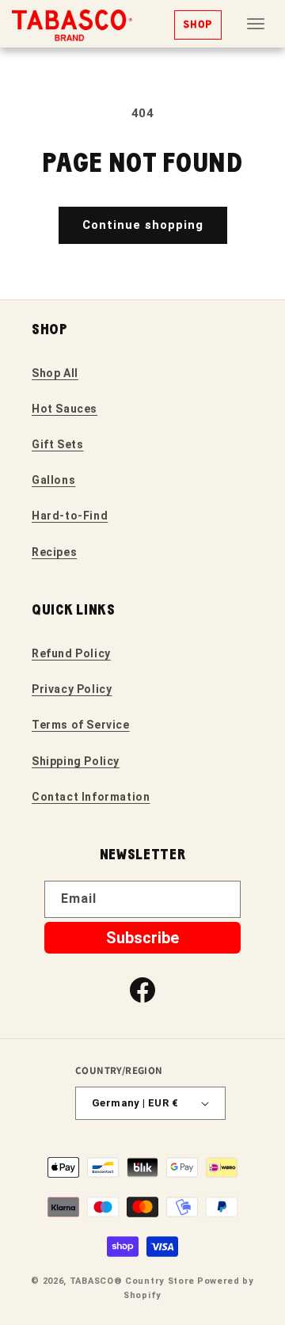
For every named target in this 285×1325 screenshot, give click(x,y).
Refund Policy (71, 653)
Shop (198, 25)
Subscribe (142, 937)
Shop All (55, 373)
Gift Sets (57, 444)
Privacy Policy (72, 689)
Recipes (54, 552)
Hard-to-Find (70, 515)
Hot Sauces (64, 408)
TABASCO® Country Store (132, 1281)
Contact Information (91, 796)
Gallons (53, 480)
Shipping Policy (76, 761)
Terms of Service (81, 724)
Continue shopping (142, 225)
